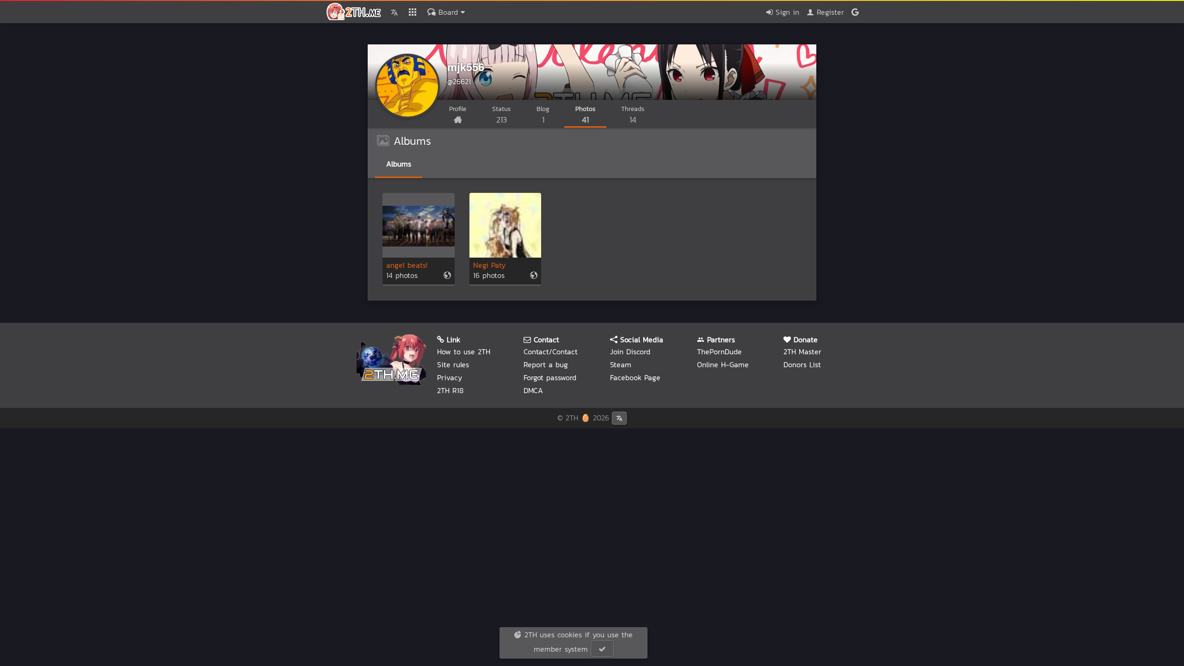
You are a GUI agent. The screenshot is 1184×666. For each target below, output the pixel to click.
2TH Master (802, 351)
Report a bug (546, 364)
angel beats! (406, 265)
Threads (632, 115)
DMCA (533, 390)
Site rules (453, 364)
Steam (620, 364)
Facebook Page (635, 377)
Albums (398, 163)
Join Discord (630, 351)
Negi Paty (489, 265)
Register (829, 12)
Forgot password (550, 377)
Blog (542, 115)
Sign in (786, 12)
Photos (585, 115)
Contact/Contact (551, 351)
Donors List (802, 364)
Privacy (449, 377)
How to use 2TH (463, 351)
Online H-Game (723, 364)
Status (501, 115)
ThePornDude (719, 351)
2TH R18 (450, 390)
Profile (457, 109)
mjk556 (465, 66)
